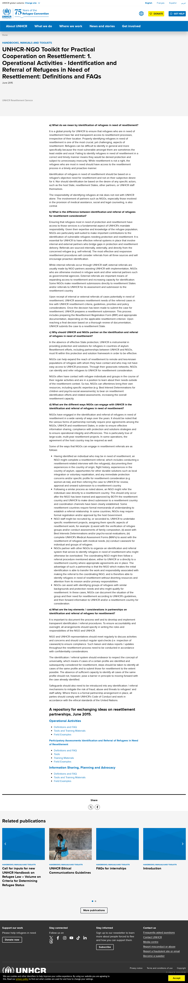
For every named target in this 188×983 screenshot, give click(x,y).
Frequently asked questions (159, 932)
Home (5, 35)
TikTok (78, 938)
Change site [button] (31, 2)
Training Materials (64, 758)
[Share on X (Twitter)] (90, 807)
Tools (57, 754)
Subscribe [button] (105, 947)
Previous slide (5, 844)
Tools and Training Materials (69, 730)
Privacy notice (136, 968)
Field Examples (62, 734)
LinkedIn (85, 938)
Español (172, 2)
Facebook (58, 938)
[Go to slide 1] (93, 901)
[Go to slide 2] (96, 901)
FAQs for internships (111, 868)
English (148, 2)
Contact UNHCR (152, 937)
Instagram (65, 938)
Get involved (131, 26)
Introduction (152, 868)
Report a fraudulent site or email (161, 951)
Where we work (70, 26)
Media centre (150, 941)
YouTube (71, 938)
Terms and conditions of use (160, 968)
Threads (51, 942)
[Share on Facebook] (97, 807)
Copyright (181, 968)
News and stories (102, 26)
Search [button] (132, 13)
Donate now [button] (12, 940)
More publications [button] (94, 910)
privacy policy (22, 979)
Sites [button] (141, 13)
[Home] (22, 13)
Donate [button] (158, 13)
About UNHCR (16, 26)
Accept (176, 978)
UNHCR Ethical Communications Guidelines (70, 870)
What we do (43, 26)
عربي (183, 2)
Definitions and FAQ (65, 727)
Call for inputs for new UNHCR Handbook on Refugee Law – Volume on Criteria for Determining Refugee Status (21, 876)
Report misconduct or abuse (159, 946)
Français (160, 2)
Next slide (183, 844)
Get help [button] (179, 13)
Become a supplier (154, 956)
